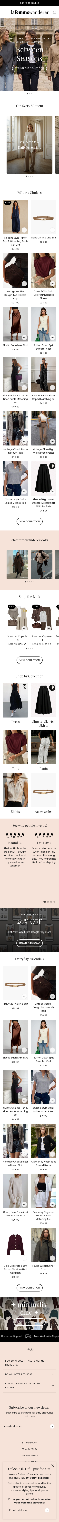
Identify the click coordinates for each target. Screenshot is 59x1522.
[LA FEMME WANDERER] (29, 12)
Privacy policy (29, 1449)
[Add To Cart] (24, 230)
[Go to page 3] (51, 902)
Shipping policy (29, 1461)
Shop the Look (29, 596)
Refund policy (29, 1443)
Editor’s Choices (29, 192)
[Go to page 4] (54, 902)
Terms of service (29, 1455)
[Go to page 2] (48, 902)
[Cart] (54, 12)
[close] (52, 1465)
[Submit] (47, 1510)
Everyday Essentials (29, 958)
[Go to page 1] (44, 902)
